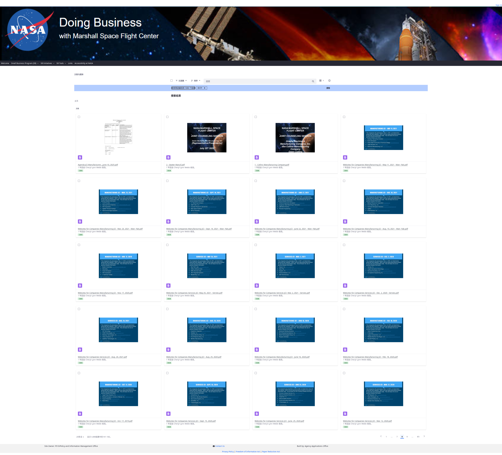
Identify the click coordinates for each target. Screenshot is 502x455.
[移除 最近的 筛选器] (205, 88)
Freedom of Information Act (248, 451)
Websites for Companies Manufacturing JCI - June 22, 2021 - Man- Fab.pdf (287, 229)
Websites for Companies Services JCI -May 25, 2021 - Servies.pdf (194, 293)
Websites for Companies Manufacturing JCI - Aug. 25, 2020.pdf (193, 357)
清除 (328, 88)
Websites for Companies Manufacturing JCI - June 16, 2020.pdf (282, 357)
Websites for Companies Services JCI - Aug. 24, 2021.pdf (102, 357)
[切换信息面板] (329, 80)
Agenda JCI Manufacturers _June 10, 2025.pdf (98, 164)
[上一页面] (381, 437)
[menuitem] (5, 63)
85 (418, 436)
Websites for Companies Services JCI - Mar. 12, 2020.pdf (367, 421)
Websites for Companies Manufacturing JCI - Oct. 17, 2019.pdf (105, 421)
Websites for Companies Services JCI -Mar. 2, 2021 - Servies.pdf (282, 293)
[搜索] (313, 81)
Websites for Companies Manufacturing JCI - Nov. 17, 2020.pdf (105, 293)
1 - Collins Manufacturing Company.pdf (272, 164)
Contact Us (220, 446)
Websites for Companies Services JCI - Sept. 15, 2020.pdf (191, 421)
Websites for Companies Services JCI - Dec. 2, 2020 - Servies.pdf (371, 293)
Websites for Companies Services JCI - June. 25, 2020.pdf (279, 421)
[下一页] (424, 437)
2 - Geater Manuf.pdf (175, 164)
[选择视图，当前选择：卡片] (321, 80)
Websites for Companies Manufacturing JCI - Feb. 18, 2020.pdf (370, 357)
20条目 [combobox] (79, 437)
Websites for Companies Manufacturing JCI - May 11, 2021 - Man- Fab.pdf (375, 164)
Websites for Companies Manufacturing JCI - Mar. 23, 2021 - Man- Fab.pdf (110, 229)
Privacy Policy (228, 451)
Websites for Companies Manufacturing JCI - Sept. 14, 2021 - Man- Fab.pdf (199, 229)
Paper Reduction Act (271, 451)
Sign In (499, 5)
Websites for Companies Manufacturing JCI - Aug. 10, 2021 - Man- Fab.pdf (375, 229)
